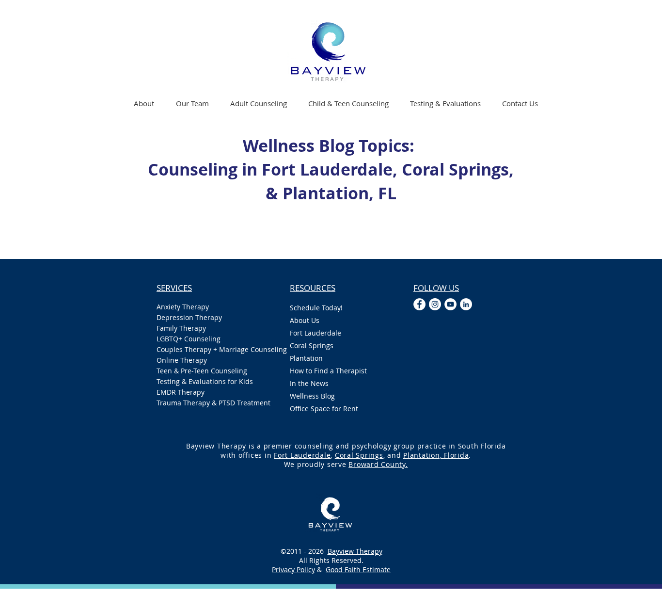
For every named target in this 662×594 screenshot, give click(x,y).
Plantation (306, 358)
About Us (304, 320)
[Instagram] (435, 304)
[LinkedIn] (466, 304)
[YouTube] (450, 304)
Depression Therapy (189, 317)
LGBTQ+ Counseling (189, 338)
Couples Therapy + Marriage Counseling (213, 349)
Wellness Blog (312, 396)
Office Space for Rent (324, 408)
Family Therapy (181, 328)
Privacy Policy (293, 569)
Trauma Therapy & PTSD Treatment (213, 402)
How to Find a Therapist (328, 370)
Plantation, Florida (436, 455)
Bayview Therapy (355, 551)
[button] (259, 103)
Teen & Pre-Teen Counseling (202, 370)
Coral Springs (311, 345)
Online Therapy (182, 360)
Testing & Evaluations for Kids (205, 381)
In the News (309, 383)
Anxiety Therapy (183, 306)
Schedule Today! (316, 307)
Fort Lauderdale (315, 332)
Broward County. (378, 464)
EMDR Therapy (181, 392)
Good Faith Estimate (358, 569)
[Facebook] (419, 304)
